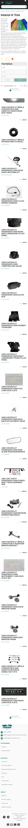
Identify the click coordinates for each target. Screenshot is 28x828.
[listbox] (14, 68)
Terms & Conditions (6, 765)
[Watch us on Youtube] (8, 817)
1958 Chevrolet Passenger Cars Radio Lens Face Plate (12, 700)
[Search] (25, 6)
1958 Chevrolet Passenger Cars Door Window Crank (12, 607)
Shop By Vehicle (5, 750)
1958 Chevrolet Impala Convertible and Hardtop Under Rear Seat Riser (12, 110)
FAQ (2, 777)
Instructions (4, 803)
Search (20, 80)
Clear (7, 80)
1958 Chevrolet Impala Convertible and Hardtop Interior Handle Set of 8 (12, 669)
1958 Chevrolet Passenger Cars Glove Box (12, 295)
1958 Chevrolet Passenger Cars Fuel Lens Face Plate (12, 388)
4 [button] (15, 90)
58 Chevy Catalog (6, 799)
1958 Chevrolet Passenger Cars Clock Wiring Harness (12, 201)
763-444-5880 (7, 732)
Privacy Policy (5, 780)
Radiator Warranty (6, 807)
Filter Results (9, 58)
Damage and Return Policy (8, 769)
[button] (8, 90)
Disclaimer (4, 773)
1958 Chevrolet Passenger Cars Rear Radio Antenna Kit (12, 170)
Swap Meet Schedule (6, 784)
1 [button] (10, 90)
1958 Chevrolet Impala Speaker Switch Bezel (12, 141)
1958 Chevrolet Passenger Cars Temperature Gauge (11, 264)
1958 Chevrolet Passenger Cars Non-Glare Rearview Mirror (13, 450)
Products (3, 746)
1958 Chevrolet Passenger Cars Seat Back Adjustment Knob (13, 419)
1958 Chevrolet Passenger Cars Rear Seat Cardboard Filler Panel (12, 232)
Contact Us (4, 761)
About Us (3, 795)
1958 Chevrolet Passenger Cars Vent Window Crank (12, 637)
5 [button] (17, 90)
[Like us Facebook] (4, 817)
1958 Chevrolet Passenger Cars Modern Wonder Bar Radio (13, 513)
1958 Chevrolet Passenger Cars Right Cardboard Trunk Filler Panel (13, 357)
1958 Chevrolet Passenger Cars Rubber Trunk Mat (13, 325)
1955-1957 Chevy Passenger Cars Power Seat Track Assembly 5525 (13, 481)
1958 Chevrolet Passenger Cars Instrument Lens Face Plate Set (12, 575)
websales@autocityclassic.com (12, 738)
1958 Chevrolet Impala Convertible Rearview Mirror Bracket (12, 544)
